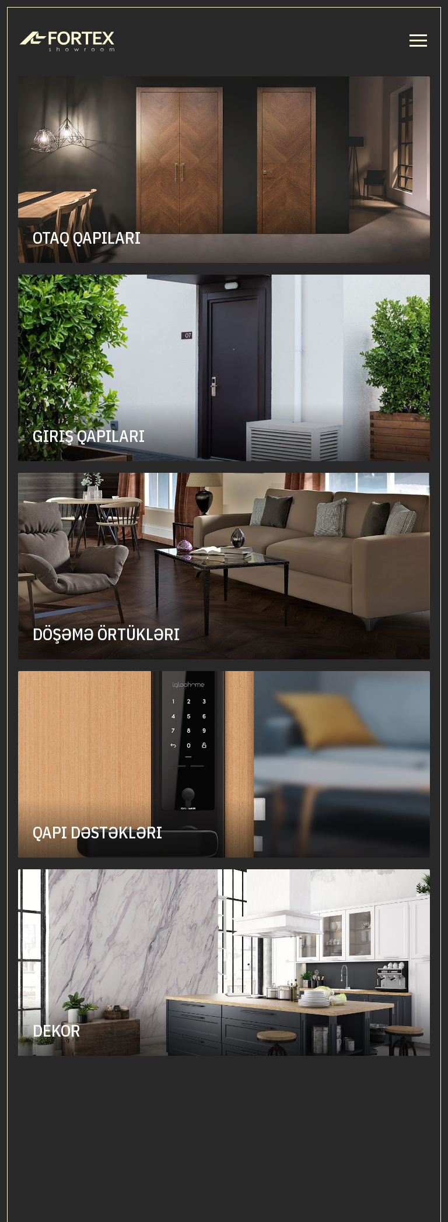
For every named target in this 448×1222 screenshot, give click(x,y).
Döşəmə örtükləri (106, 634)
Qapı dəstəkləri (97, 832)
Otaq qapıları (87, 237)
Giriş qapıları (89, 436)
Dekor (56, 1030)
